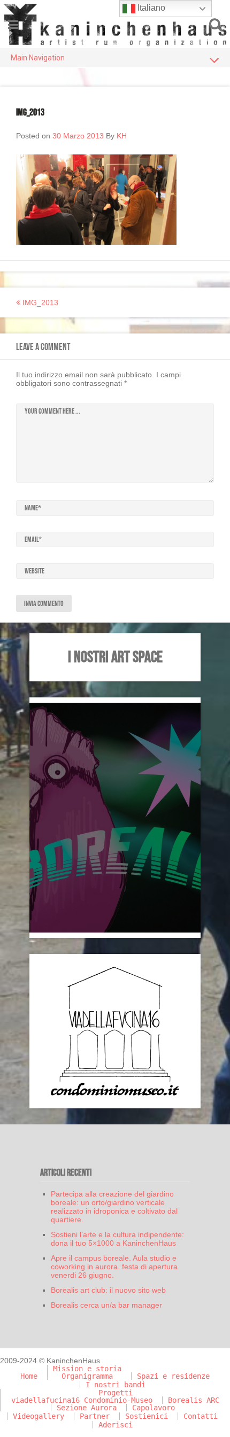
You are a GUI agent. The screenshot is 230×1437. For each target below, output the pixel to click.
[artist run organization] (115, 24)
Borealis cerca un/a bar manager (106, 1305)
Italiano (150, 7)
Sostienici (146, 1416)
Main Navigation (38, 57)
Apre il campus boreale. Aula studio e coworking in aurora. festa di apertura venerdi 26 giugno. (114, 1266)
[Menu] (13, 25)
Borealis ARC (193, 1400)
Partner (95, 1416)
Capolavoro (153, 1407)
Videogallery (38, 1416)
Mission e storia (87, 1368)
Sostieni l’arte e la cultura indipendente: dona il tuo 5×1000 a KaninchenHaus (117, 1238)
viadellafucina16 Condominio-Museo (81, 1400)
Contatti (200, 1416)
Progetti (115, 1392)
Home (28, 1376)
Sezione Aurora (87, 1407)
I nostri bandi (115, 1384)
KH (122, 135)
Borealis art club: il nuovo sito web (108, 1290)
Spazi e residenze (173, 1376)
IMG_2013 (39, 302)
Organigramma (87, 1376)
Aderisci (115, 1424)
